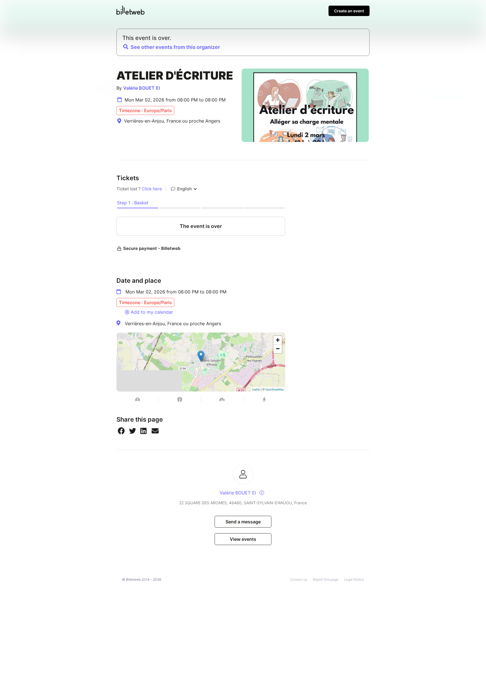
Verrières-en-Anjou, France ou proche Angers (173, 323)
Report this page (325, 579)
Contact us (298, 579)
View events (243, 539)
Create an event (349, 10)
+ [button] (278, 339)
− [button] (278, 348)
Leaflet (256, 389)
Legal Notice (354, 579)
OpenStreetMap (275, 389)
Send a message (243, 522)
